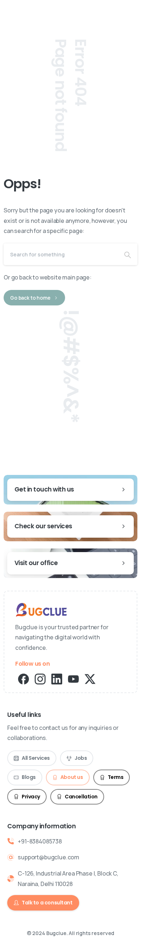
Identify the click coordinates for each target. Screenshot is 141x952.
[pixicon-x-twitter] (90, 678)
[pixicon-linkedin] (56, 678)
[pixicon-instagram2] (40, 678)
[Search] (127, 254)
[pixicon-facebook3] (23, 678)
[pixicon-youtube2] (73, 678)
